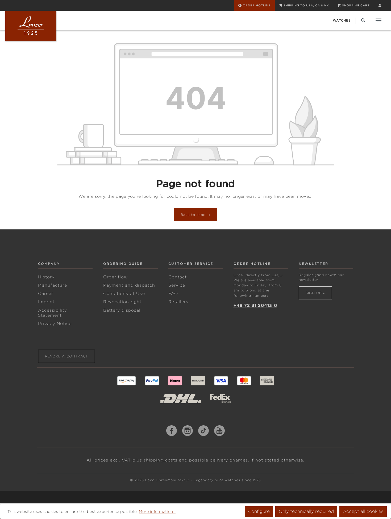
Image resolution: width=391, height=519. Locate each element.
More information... (157, 511)
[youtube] (219, 430)
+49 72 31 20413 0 (255, 305)
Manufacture (52, 285)
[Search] (363, 20)
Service (176, 285)
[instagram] (187, 430)
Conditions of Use (124, 293)
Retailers (178, 301)
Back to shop (194, 215)
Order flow (115, 277)
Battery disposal (122, 310)
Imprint (46, 301)
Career (45, 293)
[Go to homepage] (31, 26)
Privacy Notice (55, 323)
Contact (177, 277)
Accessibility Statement (52, 313)
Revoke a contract (66, 356)
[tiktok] (203, 430)
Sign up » (315, 293)
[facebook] (171, 430)
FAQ (173, 293)
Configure (259, 511)
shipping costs (160, 460)
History (46, 277)
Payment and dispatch (129, 285)
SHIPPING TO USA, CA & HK (306, 5)
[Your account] (380, 5)
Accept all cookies (363, 511)
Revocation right (122, 301)
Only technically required (306, 511)
